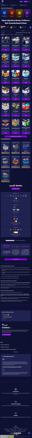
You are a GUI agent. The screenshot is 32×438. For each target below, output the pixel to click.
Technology (7, 34)
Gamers (12, 34)
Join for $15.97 (16, 235)
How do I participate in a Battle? (20, 240)
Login (21, 1)
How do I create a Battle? (10, 240)
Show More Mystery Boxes (16, 136)
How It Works (7, 430)
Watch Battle (16, 213)
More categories (21, 34)
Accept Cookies (11, 436)
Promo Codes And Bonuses (21, 431)
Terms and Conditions (14, 430)
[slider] (29, 32)
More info (5, 437)
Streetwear (16, 34)
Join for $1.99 (16, 224)
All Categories (8, 431)
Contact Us (20, 430)
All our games (14, 431)
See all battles (16, 259)
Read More (16, 355)
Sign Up (25, 1)
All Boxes (2, 34)
